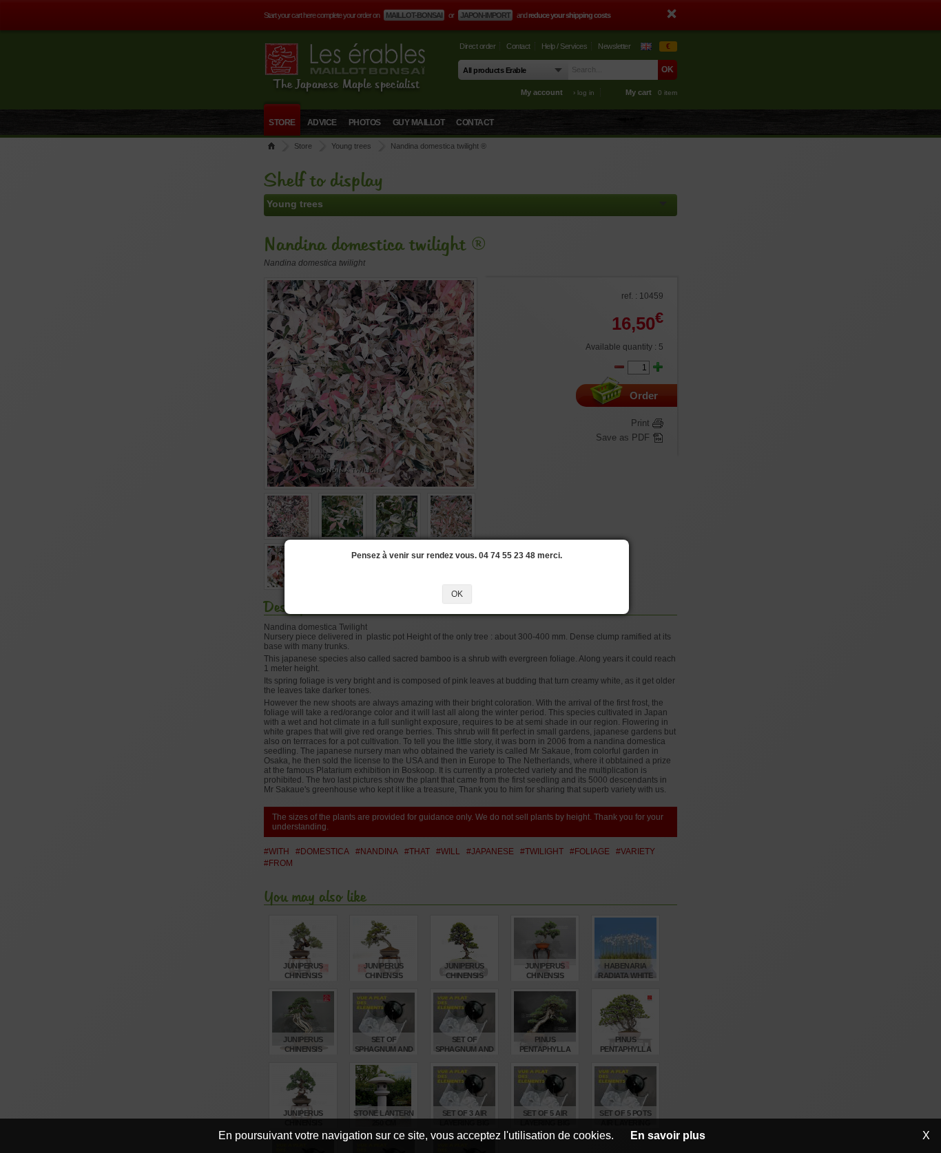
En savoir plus (667, 1135)
